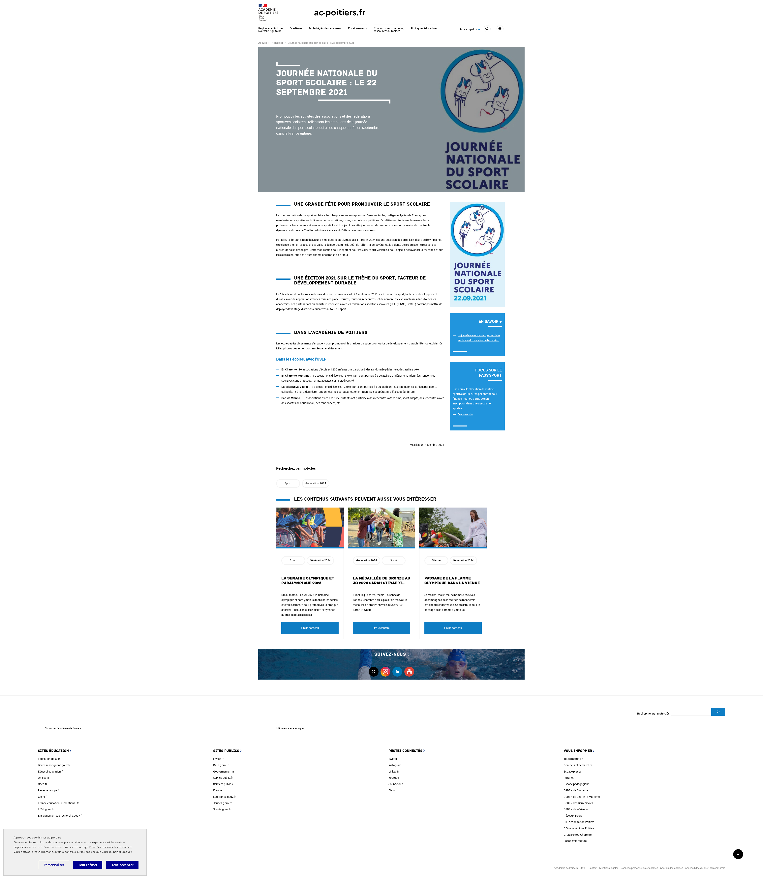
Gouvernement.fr (223, 771)
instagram (385, 672)
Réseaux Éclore (573, 815)
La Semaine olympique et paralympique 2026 (307, 580)
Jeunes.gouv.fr (222, 803)
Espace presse (572, 771)
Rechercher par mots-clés (653, 713)
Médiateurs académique (290, 728)
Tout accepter (122, 865)
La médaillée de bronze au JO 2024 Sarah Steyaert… (381, 580)
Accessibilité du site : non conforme (705, 868)
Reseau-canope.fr (49, 790)
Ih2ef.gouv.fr (46, 809)
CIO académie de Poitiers (579, 822)
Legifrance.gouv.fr (224, 797)
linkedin (397, 672)
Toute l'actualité (573, 759)
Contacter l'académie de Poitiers (63, 728)
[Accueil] (278, 12)
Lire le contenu (310, 628)
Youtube (393, 777)
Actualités (277, 42)
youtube (409, 672)
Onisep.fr (43, 777)
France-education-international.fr (58, 803)
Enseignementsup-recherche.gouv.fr (60, 815)
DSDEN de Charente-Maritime (582, 797)
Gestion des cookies (671, 868)
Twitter (392, 759)
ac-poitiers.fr (339, 12)
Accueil (262, 42)
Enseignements (357, 28)
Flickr (391, 790)
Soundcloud (395, 784)
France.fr (219, 790)
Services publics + (224, 784)
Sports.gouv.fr (222, 809)
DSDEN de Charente (576, 790)
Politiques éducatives (424, 28)
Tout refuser (87, 865)
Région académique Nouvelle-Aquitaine (270, 30)
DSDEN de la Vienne (576, 809)
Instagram (394, 765)
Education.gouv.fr (49, 759)
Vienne (436, 560)
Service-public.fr (223, 777)
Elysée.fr (218, 759)
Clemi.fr (42, 797)
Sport (288, 483)
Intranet (569, 777)
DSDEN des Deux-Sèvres (578, 803)
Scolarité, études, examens (325, 28)
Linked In (394, 771)
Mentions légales (609, 868)
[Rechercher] (487, 29)
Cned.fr (42, 784)
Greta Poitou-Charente (578, 834)
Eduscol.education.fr (51, 771)
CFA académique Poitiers (579, 828)
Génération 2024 (315, 483)
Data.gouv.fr (221, 765)
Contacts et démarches (578, 765)
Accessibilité (500, 28)
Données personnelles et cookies (110, 847)
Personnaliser (54, 865)
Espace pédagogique (576, 784)
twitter (374, 672)
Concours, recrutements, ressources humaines (389, 30)
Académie (296, 28)
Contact (593, 868)
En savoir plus (465, 414)
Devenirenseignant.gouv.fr (54, 765)
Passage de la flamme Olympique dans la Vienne (452, 580)
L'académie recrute (575, 841)
